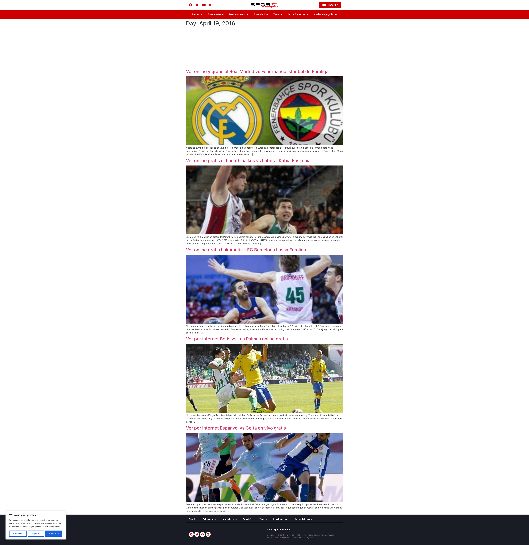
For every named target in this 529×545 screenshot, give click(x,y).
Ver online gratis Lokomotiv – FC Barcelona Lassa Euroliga (246, 249)
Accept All (54, 533)
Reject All (36, 533)
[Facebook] (190, 5)
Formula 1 (259, 14)
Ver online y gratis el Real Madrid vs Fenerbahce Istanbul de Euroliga (257, 71)
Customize (18, 533)
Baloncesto (214, 14)
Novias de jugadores (325, 14)
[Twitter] (197, 5)
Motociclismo (237, 14)
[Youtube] (204, 5)
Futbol (195, 14)
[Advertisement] (264, 48)
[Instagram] (211, 5)
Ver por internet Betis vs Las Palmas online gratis (237, 338)
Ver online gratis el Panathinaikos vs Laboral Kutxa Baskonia (248, 160)
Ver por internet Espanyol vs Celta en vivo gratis (236, 428)
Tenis (276, 14)
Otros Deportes (296, 14)
